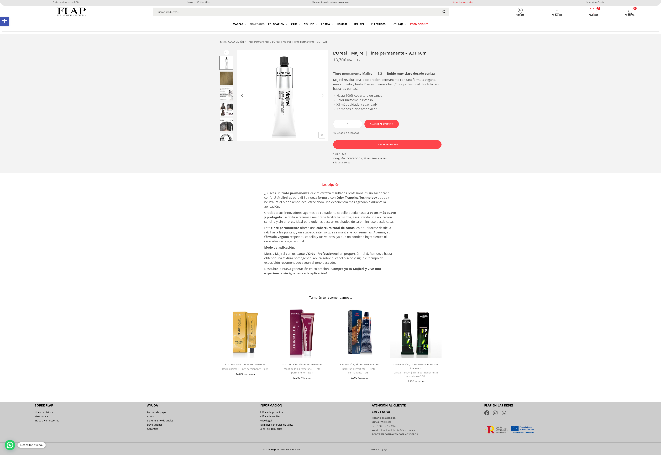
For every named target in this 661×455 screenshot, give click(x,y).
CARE (294, 24)
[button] (4, 21)
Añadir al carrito (381, 124)
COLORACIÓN (276, 24)
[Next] (322, 95)
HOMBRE (342, 24)
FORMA (325, 24)
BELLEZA (359, 24)
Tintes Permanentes (258, 41)
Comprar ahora (387, 144)
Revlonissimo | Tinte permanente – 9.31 (245, 369)
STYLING (309, 24)
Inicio (222, 41)
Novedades (257, 24)
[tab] (330, 185)
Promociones (419, 24)
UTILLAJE (397, 24)
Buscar (444, 11)
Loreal (347, 162)
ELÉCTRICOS (378, 24)
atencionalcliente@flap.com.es (397, 430)
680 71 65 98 (381, 412)
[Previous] (242, 95)
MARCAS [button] (238, 24)
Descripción (330, 185)
